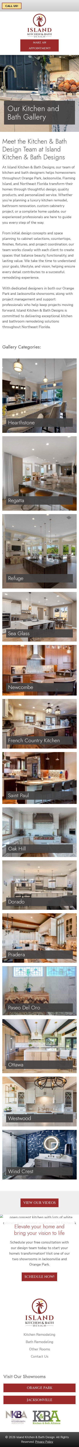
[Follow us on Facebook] (4, 1371)
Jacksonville (39, 1400)
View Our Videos (39, 1202)
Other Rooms (39, 1349)
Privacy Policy (44, 1442)
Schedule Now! (39, 1276)
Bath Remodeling (39, 1342)
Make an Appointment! (39, 45)
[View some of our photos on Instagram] (10, 1371)
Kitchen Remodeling (39, 1334)
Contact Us (39, 1356)
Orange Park (39, 1387)
